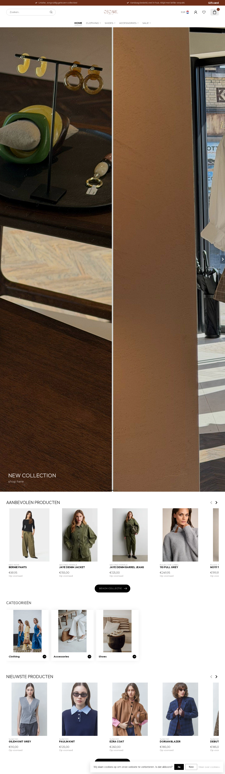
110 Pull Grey (169, 567)
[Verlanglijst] (204, 12)
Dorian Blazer (170, 741)
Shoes (109, 23)
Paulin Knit (67, 741)
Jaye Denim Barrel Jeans (127, 567)
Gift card (213, 2)
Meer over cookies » (209, 767)
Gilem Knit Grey (20, 741)
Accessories (128, 23)
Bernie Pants (18, 567)
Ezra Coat (117, 741)
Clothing (92, 23)
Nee (191, 766)
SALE (145, 23)
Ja (179, 766)
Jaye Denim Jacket (72, 567)
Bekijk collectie (110, 588)
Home (78, 23)
